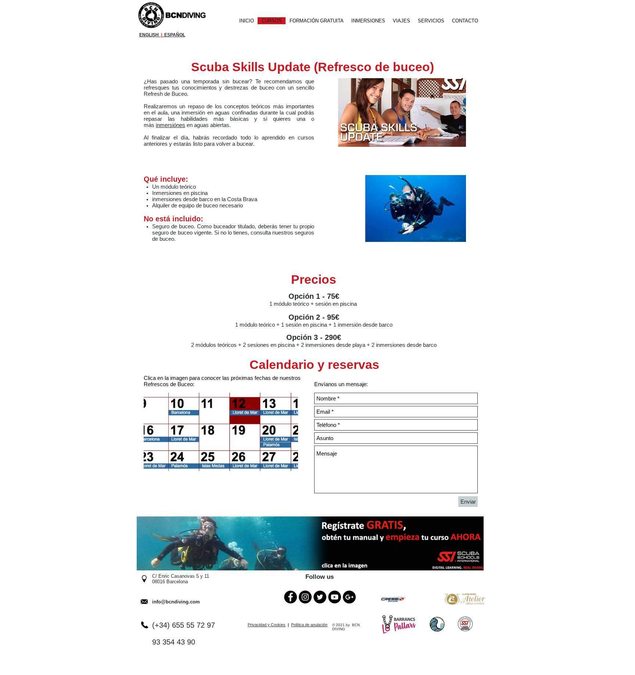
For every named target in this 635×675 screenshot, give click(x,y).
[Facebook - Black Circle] (290, 597)
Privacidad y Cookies (267, 625)
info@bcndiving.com (176, 602)
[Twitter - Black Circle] (319, 597)
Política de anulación (309, 625)
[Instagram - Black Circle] (305, 597)
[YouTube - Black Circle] (334, 597)
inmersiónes (170, 125)
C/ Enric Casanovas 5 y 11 (180, 576)
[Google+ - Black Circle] (349, 597)
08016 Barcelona (170, 581)
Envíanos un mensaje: (341, 384)
